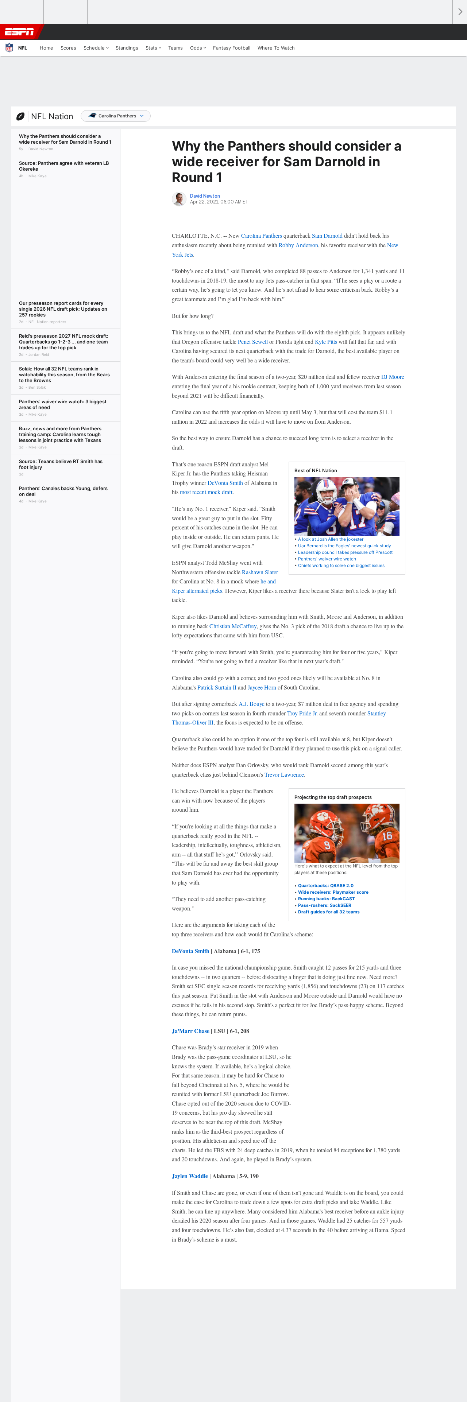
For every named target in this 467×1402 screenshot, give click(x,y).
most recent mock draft (206, 492)
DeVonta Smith (225, 482)
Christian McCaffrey (232, 626)
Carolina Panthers (117, 116)
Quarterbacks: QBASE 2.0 (326, 885)
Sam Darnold (327, 235)
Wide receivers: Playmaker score (333, 892)
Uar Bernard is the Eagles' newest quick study (344, 545)
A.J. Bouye (252, 703)
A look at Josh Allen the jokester (330, 539)
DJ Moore (392, 376)
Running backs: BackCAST (326, 898)
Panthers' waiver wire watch (327, 559)
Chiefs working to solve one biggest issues (341, 565)
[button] (444, 32)
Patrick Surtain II (216, 687)
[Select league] (22, 12)
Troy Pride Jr (301, 713)
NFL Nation (52, 116)
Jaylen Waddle (190, 1176)
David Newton (205, 196)
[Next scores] (459, 12)
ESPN (19, 32)
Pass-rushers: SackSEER (324, 905)
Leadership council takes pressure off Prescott (345, 552)
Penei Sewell (253, 341)
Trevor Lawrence (284, 774)
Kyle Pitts (326, 341)
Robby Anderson (298, 245)
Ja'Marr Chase (190, 1030)
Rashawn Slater (260, 572)
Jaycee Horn (262, 687)
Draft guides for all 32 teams (329, 911)
